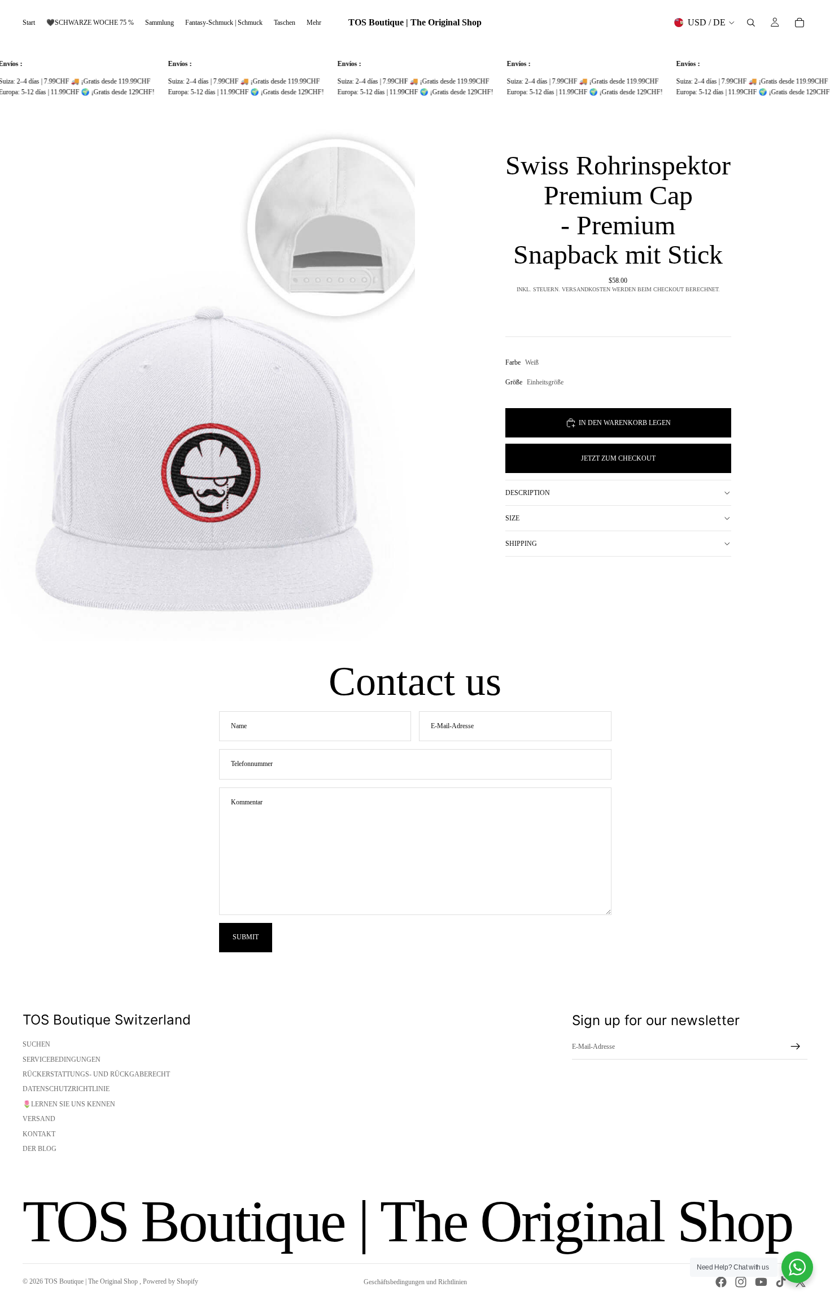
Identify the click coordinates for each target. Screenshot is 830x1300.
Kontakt (39, 1134)
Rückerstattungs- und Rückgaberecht (96, 1074)
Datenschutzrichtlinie (66, 1089)
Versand (39, 1119)
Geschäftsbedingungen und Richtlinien (415, 1282)
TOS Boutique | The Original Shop (92, 1281)
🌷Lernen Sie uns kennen (69, 1104)
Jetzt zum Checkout (618, 458)
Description (527, 493)
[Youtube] (761, 1282)
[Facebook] (721, 1282)
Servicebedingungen (62, 1059)
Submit (246, 937)
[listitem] (314, 22)
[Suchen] (751, 22)
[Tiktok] (781, 1282)
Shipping (521, 544)
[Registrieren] (795, 1046)
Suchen (36, 1044)
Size (512, 518)
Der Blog (39, 1149)
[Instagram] (741, 1282)
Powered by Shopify (170, 1281)
